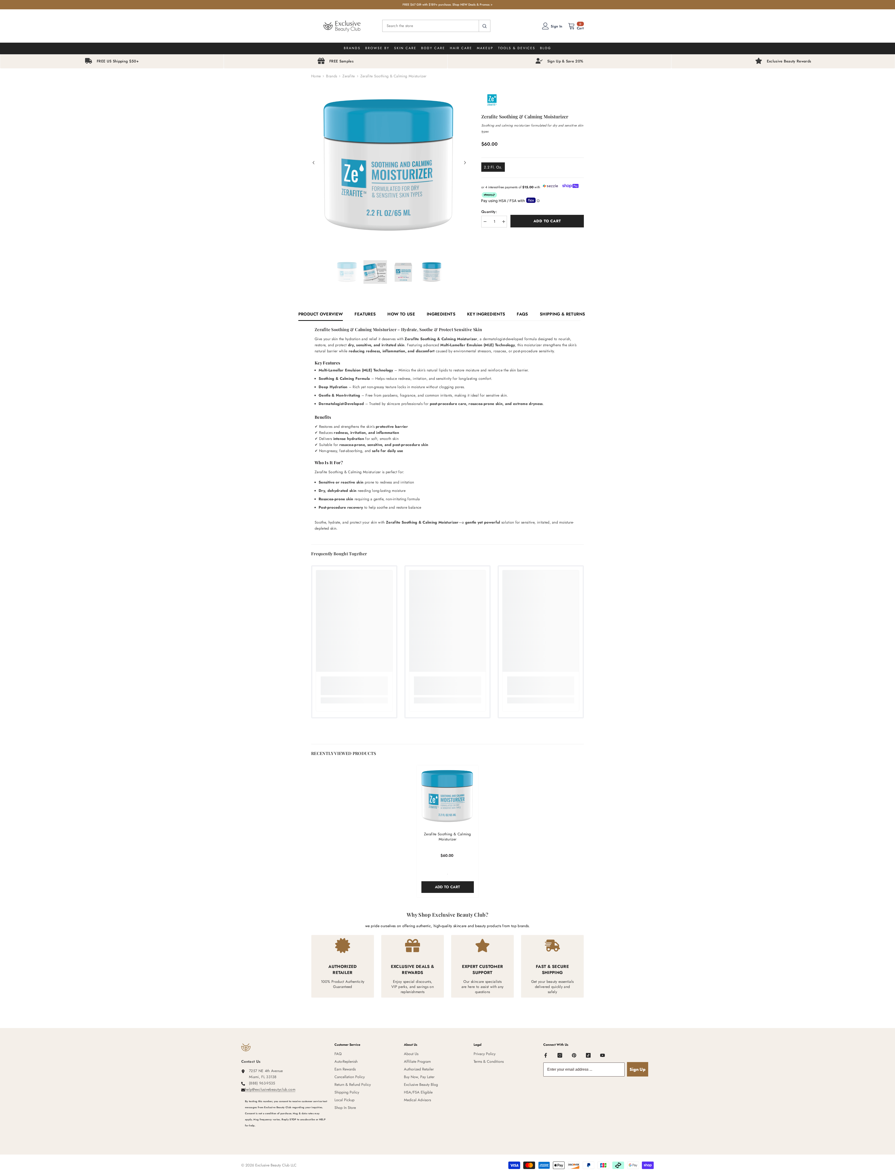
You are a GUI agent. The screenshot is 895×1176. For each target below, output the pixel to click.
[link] (354, 685)
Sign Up (638, 1069)
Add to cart (547, 221)
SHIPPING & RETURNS (562, 314)
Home (316, 76)
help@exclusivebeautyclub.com (270, 1089)
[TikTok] (588, 1055)
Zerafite (348, 76)
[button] (313, 162)
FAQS (522, 314)
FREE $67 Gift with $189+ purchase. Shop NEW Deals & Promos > (447, 4)
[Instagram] (559, 1055)
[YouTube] (602, 1055)
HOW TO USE (401, 314)
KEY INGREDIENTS (486, 314)
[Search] (436, 26)
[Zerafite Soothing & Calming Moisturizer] (447, 796)
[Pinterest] (574, 1055)
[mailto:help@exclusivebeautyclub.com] (286, 1132)
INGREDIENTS (441, 314)
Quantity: (489, 211)
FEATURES (365, 314)
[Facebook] (545, 1055)
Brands (331, 76)
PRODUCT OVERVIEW (320, 314)
